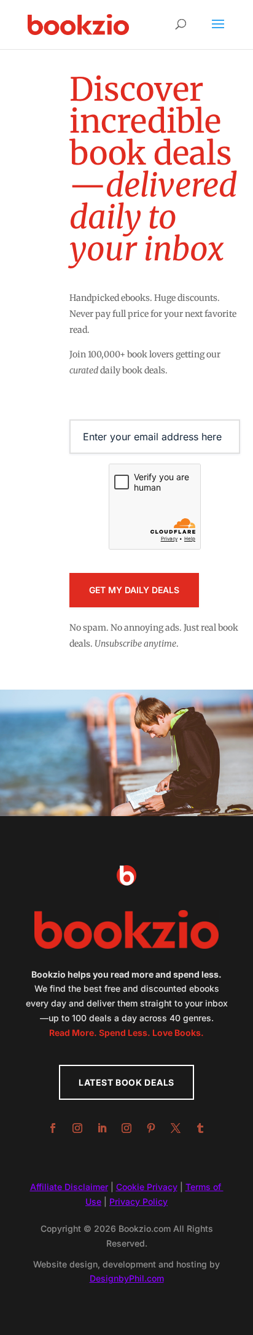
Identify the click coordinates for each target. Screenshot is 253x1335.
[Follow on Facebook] (53, 1128)
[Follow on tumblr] (200, 1128)
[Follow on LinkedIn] (102, 1128)
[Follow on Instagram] (77, 1128)
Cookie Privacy (146, 1186)
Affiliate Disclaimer (69, 1186)
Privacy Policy (138, 1201)
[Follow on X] (175, 1128)
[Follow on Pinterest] (151, 1128)
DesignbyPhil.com (127, 1278)
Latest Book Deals (126, 1082)
